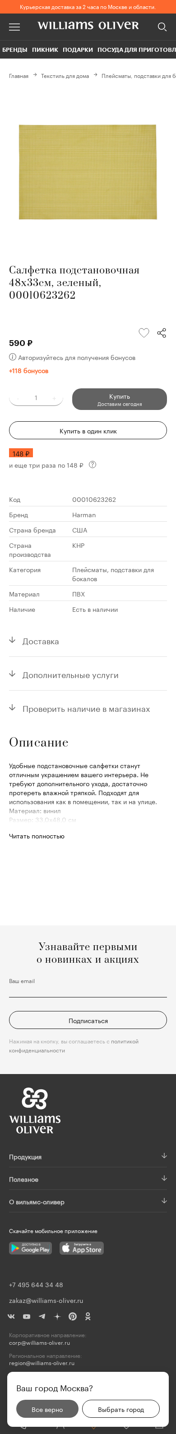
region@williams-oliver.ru (41, 1362)
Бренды (15, 49)
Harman (84, 514)
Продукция (25, 1156)
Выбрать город (121, 1409)
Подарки (78, 49)
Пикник (45, 49)
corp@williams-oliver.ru (39, 1342)
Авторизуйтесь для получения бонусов (76, 357)
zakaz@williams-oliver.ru (46, 1300)
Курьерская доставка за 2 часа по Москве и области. (88, 6)
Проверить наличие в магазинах (86, 707)
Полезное (23, 1179)
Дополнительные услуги (71, 673)
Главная (18, 75)
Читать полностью (37, 835)
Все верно (47, 1409)
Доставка (41, 639)
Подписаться (88, 1020)
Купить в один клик (88, 430)
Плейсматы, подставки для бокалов (113, 573)
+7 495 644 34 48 (36, 1284)
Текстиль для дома (65, 75)
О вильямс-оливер (37, 1201)
